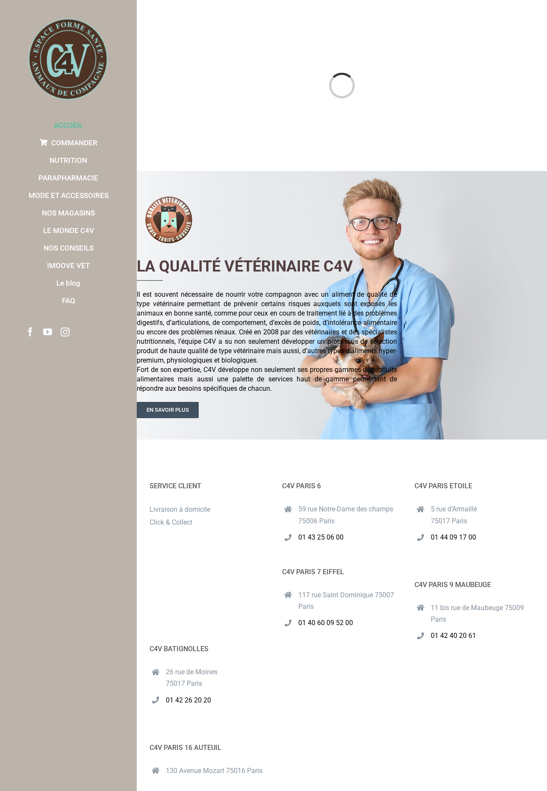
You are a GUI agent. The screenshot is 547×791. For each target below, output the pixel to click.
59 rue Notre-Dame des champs (345, 509)
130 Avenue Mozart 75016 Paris (214, 771)
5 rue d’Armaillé (454, 509)
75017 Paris (449, 521)
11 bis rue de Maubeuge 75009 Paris (477, 613)
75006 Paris (316, 521)
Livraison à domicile (180, 509)
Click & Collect (171, 522)
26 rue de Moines (192, 672)
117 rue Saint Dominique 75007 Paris (346, 601)
